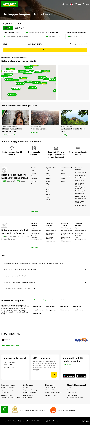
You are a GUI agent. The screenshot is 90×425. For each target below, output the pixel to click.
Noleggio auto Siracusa (78, 306)
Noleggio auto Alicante (38, 306)
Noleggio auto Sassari (38, 310)
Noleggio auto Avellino (38, 313)
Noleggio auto (5, 57)
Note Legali (24, 421)
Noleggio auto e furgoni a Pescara (51, 310)
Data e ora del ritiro (51, 32)
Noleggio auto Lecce (65, 310)
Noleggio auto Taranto (65, 306)
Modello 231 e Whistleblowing (38, 421)
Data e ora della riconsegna (76, 32)
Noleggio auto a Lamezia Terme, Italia (78, 310)
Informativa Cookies (54, 421)
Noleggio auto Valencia (51, 306)
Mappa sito (16, 421)
